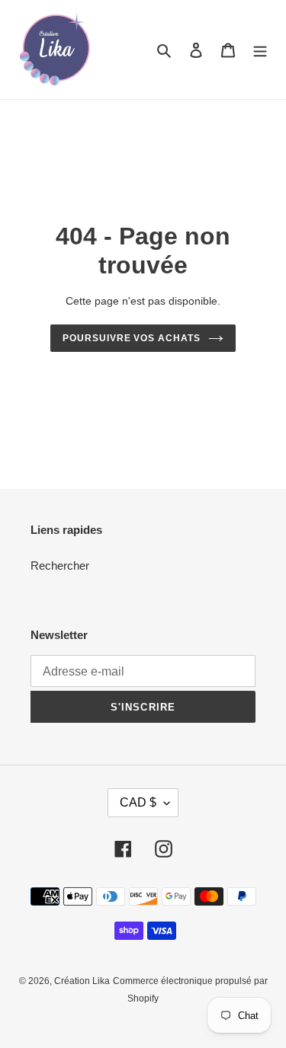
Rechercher (60, 565)
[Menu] (260, 50)
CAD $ (138, 802)
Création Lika (82, 981)
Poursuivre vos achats (132, 338)
